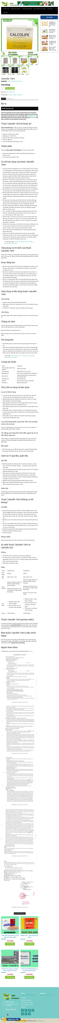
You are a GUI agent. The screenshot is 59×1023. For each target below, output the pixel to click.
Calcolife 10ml (31, 116)
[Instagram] (29, 1010)
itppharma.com (40, 1020)
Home (2, 17)
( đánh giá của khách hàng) (14, 81)
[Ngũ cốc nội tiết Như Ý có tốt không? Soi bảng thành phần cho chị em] (45, 49)
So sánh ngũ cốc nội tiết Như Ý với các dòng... (52, 43)
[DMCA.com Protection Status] (20, 1021)
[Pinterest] (22, 1014)
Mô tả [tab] (3, 98)
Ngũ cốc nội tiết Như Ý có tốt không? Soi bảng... (53, 49)
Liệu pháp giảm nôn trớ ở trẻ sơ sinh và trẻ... (52, 31)
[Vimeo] (29, 1014)
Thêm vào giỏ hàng (10, 88)
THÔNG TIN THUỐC (15, 8)
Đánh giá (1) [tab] (10, 98)
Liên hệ (5, 12)
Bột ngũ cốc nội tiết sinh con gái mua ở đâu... (52, 37)
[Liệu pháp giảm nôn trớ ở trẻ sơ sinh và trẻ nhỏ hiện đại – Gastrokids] (45, 31)
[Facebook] (22, 1010)
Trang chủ (6, 8)
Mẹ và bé (49, 8)
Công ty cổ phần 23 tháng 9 (15, 94)
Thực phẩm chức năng (39, 8)
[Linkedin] (32, 1010)
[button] (56, 9)
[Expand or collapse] (20, 108)
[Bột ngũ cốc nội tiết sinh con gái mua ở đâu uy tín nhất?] (45, 37)
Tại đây (31, 651)
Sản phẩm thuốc (27, 8)
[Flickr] (26, 1010)
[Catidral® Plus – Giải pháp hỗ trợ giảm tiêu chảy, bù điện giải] (45, 23)
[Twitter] (26, 1014)
